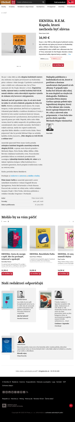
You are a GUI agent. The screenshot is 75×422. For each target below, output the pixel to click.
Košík (72, 2)
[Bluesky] (12, 392)
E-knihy (12, 6)
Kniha (44, 59)
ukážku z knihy (34, 176)
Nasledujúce (33, 44)
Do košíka (57, 65)
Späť (5, 13)
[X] (18, 392)
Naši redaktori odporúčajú (22, 283)
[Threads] (15, 392)
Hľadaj (43, 2)
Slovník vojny (22, 353)
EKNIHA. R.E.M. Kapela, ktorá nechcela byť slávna (17, 66)
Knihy (3, 6)
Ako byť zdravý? (22, 316)
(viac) (67, 321)
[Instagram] (3, 392)
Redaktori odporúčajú (26, 6)
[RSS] (27, 392)
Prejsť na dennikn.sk (59, 2)
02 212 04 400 (55, 371)
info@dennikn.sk (44, 371)
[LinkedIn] (21, 392)
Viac (69, 54)
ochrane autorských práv (54, 412)
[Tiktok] (24, 392)
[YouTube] (6, 392)
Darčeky (61, 6)
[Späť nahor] (71, 405)
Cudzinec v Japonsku (62, 323)
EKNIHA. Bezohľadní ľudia (42, 254)
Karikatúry (40, 6)
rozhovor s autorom (18, 176)
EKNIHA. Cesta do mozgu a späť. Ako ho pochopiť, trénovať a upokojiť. (13, 256)
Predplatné (51, 6)
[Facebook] (9, 392)
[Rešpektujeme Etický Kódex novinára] (12, 405)
